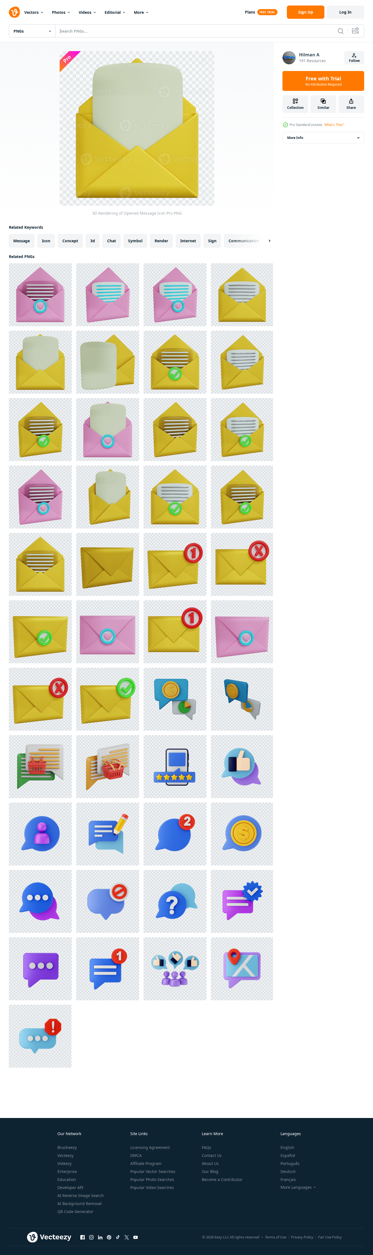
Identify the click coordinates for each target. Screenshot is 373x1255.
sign (212, 240)
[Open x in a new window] (127, 1237)
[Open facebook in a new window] (82, 1237)
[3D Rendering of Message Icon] (107, 564)
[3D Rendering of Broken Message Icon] (242, 564)
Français (288, 1179)
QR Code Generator (75, 1211)
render (161, 240)
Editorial (113, 12)
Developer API (70, 1187)
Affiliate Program (146, 1163)
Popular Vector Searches (152, 1171)
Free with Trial (323, 81)
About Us (210, 1163)
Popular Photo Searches (152, 1179)
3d (92, 240)
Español (288, 1155)
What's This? (333, 124)
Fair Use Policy (330, 1237)
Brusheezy (67, 1147)
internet (188, 240)
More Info (295, 137)
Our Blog (210, 1171)
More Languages (296, 1187)
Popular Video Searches (152, 1187)
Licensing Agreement (150, 1147)
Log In (345, 12)
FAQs (206, 1147)
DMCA (136, 1155)
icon (46, 240)
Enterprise (67, 1171)
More (139, 12)
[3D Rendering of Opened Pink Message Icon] (40, 294)
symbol (135, 240)
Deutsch (288, 1171)
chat (111, 240)
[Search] (340, 31)
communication (244, 240)
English (287, 1147)
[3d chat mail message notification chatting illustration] (175, 766)
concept (70, 240)
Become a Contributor (222, 1179)
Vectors (31, 12)
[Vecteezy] (14, 12)
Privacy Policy (302, 1237)
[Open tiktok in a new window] (118, 1237)
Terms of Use (275, 1237)
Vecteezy (65, 1155)
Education (66, 1179)
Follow (354, 60)
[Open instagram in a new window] (91, 1237)
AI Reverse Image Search (80, 1195)
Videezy (64, 1163)
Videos (85, 12)
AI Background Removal (79, 1203)
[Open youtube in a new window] (135, 1237)
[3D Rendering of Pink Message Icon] (107, 631)
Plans (250, 12)
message (21, 240)
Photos (58, 12)
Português (290, 1163)
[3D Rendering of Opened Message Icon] (242, 294)
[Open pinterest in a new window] (109, 1237)
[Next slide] (265, 241)
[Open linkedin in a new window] (100, 1237)
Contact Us (212, 1155)
